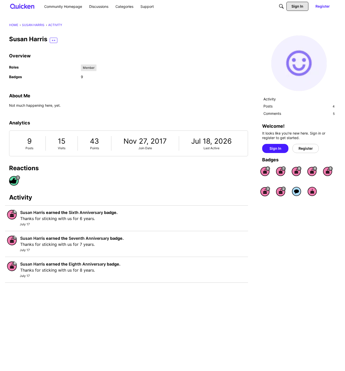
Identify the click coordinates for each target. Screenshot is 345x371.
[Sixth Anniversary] (265, 171)
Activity (269, 99)
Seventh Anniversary (89, 238)
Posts (29, 148)
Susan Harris (32, 212)
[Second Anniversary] (281, 191)
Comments (299, 113)
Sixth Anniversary (86, 212)
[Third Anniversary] (265, 191)
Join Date (145, 148)
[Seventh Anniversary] (281, 171)
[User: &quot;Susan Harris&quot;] (12, 214)
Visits (61, 148)
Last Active (211, 148)
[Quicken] (22, 6)
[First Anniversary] (312, 191)
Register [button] (306, 148)
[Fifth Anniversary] (328, 171)
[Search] (281, 6)
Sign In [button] (275, 148)
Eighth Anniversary (87, 264)
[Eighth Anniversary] (296, 171)
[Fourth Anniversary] (312, 171)
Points (94, 148)
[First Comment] (296, 191)
